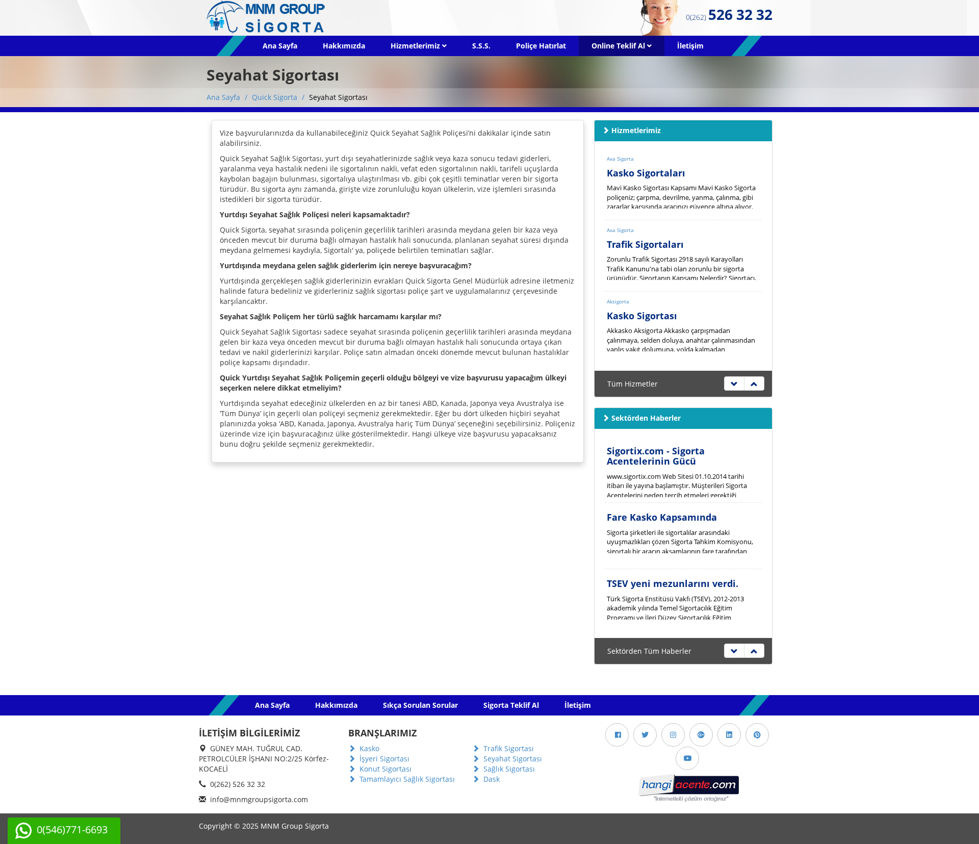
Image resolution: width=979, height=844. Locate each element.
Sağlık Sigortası (508, 769)
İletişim (690, 45)
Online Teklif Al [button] (619, 45)
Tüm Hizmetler (632, 384)
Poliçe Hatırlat (541, 45)
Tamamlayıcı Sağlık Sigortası (406, 779)
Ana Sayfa (280, 45)
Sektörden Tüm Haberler (649, 651)
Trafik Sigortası (507, 748)
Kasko (368, 748)
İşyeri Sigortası (383, 758)
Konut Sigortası (384, 769)
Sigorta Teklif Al (511, 705)
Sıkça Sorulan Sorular (420, 705)
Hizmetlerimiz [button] (416, 45)
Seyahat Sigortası (511, 758)
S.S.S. (481, 45)
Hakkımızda (344, 45)
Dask (490, 779)
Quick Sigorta (274, 97)
